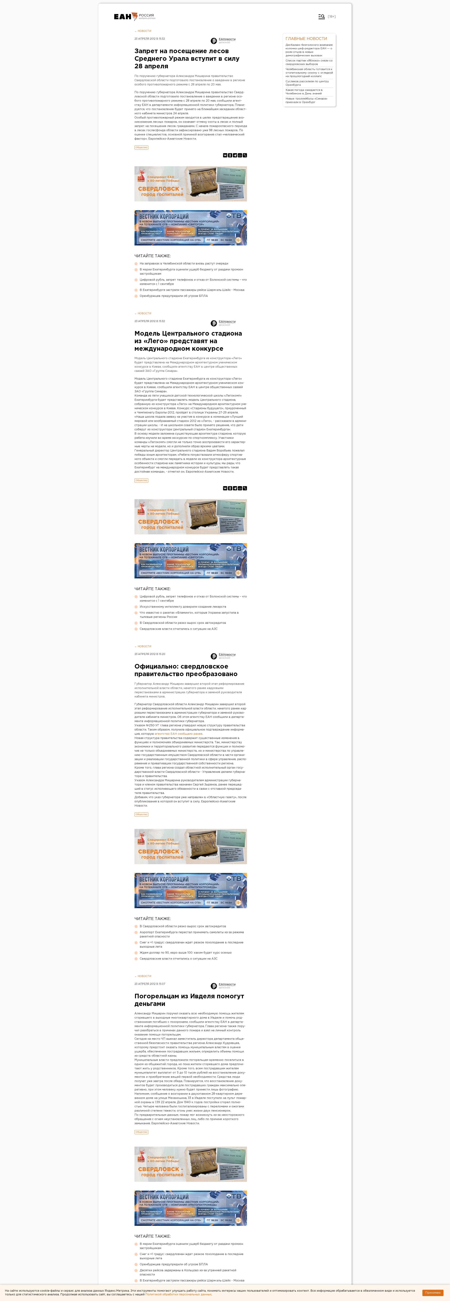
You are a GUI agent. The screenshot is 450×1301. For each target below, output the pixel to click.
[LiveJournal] (245, 155)
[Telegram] (235, 155)
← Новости (142, 31)
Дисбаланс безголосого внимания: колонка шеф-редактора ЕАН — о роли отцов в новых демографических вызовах (309, 50)
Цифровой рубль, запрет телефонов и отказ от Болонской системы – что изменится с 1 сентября (193, 282)
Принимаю (433, 1292)
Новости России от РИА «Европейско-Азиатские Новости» (126, 16)
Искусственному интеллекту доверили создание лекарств (183, 607)
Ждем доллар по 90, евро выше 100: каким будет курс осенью (186, 952)
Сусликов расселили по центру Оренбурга (307, 83)
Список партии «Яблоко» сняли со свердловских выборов (309, 62)
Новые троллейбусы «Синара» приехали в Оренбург (306, 100)
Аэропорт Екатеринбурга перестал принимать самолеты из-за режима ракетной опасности (192, 934)
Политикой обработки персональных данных (178, 1294)
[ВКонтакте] (225, 155)
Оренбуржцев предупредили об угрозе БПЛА (174, 296)
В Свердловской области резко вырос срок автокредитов (183, 623)
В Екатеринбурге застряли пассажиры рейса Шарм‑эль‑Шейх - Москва (192, 290)
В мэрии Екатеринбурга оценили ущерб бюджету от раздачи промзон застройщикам (191, 271)
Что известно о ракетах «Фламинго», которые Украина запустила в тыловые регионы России (189, 614)
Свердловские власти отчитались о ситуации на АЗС (178, 629)
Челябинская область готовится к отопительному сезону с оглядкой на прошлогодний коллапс (309, 72)
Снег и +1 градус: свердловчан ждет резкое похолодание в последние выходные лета (191, 944)
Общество (141, 147)
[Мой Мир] (240, 155)
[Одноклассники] (230, 155)
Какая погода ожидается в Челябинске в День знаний (304, 92)
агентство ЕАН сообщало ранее (178, 734)
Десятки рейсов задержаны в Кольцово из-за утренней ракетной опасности (188, 1272)
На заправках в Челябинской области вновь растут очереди (184, 263)
